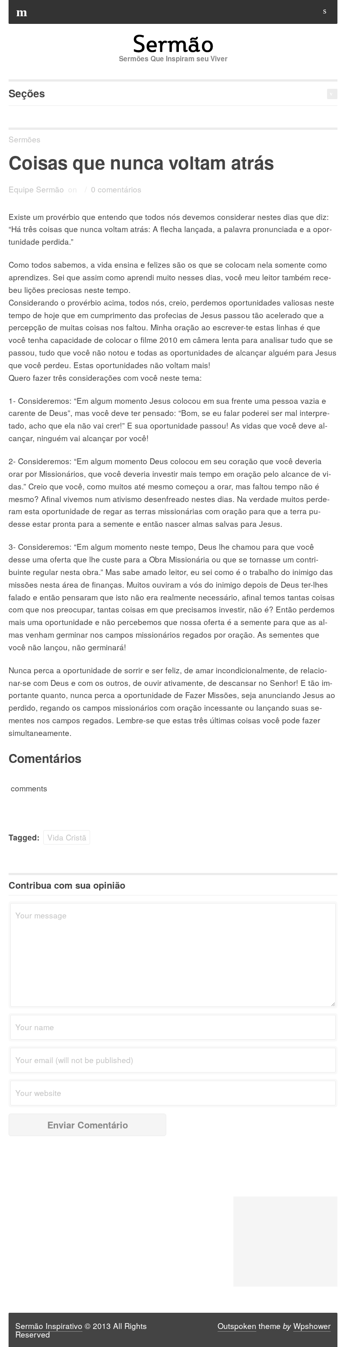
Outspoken (237, 1325)
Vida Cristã (66, 837)
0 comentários (116, 189)
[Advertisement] (285, 1241)
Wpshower (312, 1325)
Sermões (25, 139)
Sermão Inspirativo (48, 1325)
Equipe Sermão (36, 189)
